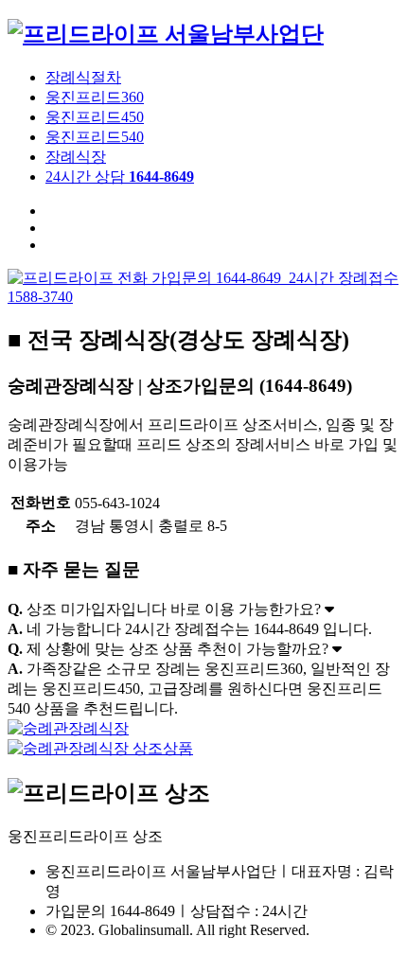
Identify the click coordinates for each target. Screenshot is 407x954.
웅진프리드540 (94, 137)
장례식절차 (83, 77)
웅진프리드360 (94, 97)
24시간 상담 (119, 176)
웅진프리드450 (94, 117)
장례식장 (75, 157)
